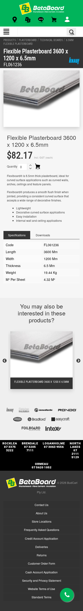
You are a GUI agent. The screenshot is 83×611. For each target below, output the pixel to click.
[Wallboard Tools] (18, 419)
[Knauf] (10, 409)
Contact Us (41, 505)
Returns (42, 555)
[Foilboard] (30, 428)
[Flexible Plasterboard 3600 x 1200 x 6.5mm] (41, 354)
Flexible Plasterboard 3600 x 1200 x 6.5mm (41, 381)
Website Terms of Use (41, 589)
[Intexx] (53, 428)
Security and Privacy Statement (41, 580)
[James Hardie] (43, 409)
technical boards (51, 40)
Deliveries (41, 547)
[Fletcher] (24, 409)
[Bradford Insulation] (36, 419)
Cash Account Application (41, 572)
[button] (30, 165)
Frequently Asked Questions (41, 530)
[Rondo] (67, 409)
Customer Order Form (41, 563)
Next (78, 361)
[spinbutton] (22, 167)
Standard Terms (41, 597)
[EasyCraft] (60, 419)
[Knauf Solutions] (74, 60)
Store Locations (41, 521)
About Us (41, 513)
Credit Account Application (41, 538)
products (9, 40)
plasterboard (28, 40)
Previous (4, 361)
